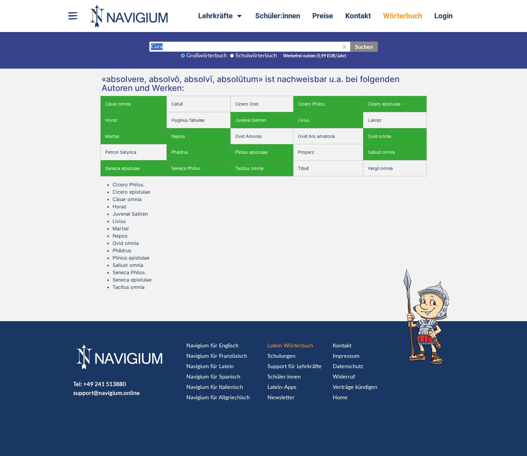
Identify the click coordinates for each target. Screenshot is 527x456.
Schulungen (281, 356)
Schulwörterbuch (256, 56)
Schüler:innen (277, 16)
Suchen (364, 46)
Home (340, 397)
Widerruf (344, 377)
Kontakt (358, 16)
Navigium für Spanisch (213, 377)
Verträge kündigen (355, 387)
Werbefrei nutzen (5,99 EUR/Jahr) (314, 56)
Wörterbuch (402, 16)
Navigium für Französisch (216, 356)
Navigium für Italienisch (214, 387)
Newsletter (281, 397)
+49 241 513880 (104, 383)
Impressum (346, 356)
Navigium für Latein (210, 366)
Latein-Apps (281, 387)
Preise (322, 16)
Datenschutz (348, 366)
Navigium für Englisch (212, 346)
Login (443, 16)
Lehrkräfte (215, 16)
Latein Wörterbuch (290, 346)
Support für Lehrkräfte (294, 366)
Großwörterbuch (206, 56)
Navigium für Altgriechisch (218, 397)
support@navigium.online (106, 392)
